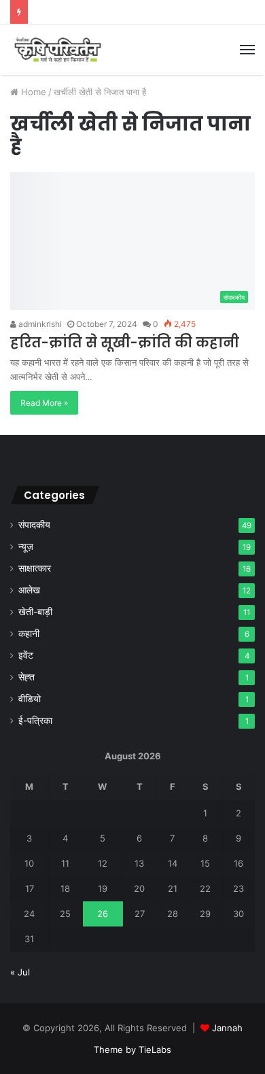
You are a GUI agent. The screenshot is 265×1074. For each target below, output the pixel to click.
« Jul (20, 972)
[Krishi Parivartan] (57, 49)
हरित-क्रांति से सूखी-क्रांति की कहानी (124, 342)
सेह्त (26, 677)
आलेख (29, 590)
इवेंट (25, 655)
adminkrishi (39, 324)
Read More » (44, 403)
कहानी (28, 633)
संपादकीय (34, 524)
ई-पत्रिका (35, 720)
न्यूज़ (25, 546)
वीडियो (29, 698)
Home (32, 91)
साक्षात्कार (34, 568)
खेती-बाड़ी (35, 611)
